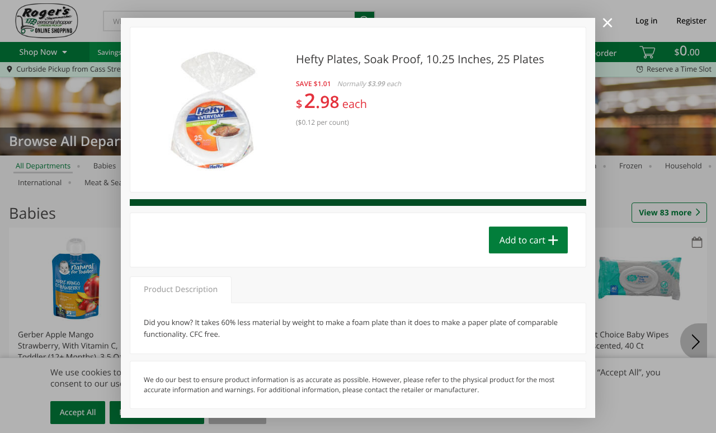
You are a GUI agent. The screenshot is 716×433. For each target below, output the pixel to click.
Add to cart (522, 240)
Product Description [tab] (181, 289)
